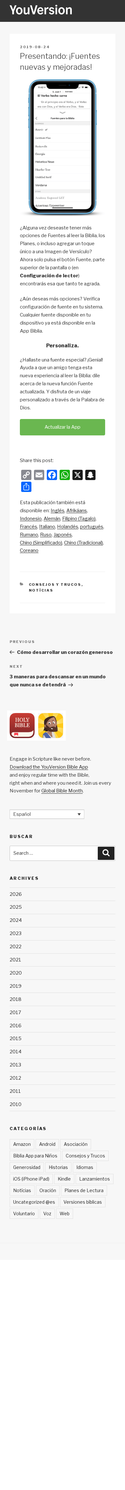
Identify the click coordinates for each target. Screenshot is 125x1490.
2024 (16, 920)
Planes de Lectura (84, 1190)
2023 (15, 933)
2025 (16, 907)
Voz (47, 1213)
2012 (15, 1078)
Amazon (22, 1144)
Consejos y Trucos (55, 584)
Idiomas (84, 1167)
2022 (15, 947)
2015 (15, 1038)
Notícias (41, 590)
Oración (47, 1190)
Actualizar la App (62, 427)
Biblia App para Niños (35, 1155)
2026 (16, 894)
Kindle (64, 1179)
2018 (15, 999)
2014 (15, 1052)
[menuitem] (57, 510)
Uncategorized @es (34, 1202)
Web (65, 1213)
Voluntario (24, 1213)
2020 (16, 973)
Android (47, 1144)
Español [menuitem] (22, 814)
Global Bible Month (62, 791)
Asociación (76, 1144)
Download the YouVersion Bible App (49, 767)
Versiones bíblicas (82, 1202)
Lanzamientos (94, 1179)
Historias (58, 1167)
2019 (15, 986)
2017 (15, 1012)
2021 (15, 960)
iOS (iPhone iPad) (31, 1179)
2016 (15, 1026)
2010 (15, 1104)
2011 (15, 1091)
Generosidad (26, 1167)
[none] (47, 814)
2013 (15, 1065)
